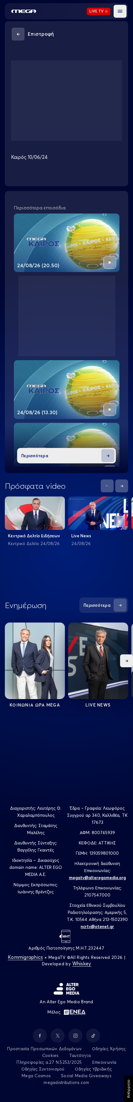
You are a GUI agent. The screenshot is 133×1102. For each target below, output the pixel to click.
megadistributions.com (66, 1082)
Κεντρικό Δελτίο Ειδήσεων (34, 535)
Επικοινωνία (104, 1062)
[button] (120, 11)
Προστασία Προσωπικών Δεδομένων (44, 1048)
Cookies (50, 1055)
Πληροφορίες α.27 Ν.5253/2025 (49, 1062)
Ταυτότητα (80, 1055)
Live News (81, 535)
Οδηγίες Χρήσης (109, 1048)
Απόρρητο (128, 1088)
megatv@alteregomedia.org (97, 877)
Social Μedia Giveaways (86, 1075)
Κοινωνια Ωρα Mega (35, 704)
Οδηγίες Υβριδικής (93, 1068)
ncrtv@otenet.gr (97, 926)
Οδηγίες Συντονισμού (43, 1068)
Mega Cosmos (36, 1075)
